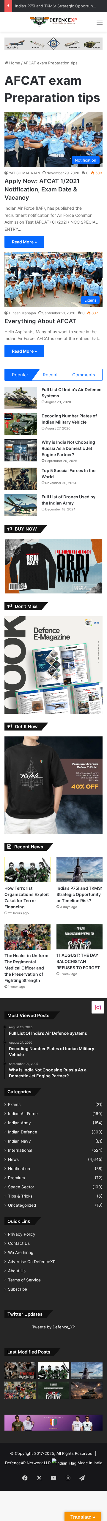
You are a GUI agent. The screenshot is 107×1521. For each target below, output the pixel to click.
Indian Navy (19, 1141)
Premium (16, 1177)
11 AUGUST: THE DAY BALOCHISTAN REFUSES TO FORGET (78, 961)
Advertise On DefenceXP (32, 1261)
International (20, 1150)
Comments (83, 375)
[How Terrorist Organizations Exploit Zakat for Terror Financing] (27, 869)
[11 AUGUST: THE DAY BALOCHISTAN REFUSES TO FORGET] (79, 936)
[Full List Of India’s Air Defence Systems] (20, 398)
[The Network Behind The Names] (20, 1370)
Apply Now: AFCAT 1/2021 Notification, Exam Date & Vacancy (42, 189)
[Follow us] (98, 1007)
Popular (20, 375)
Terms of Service (24, 1280)
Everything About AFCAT (40, 321)
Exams (14, 1104)
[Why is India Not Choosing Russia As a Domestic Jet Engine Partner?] (20, 450)
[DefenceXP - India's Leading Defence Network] (53, 21)
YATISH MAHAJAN (24, 173)
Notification (19, 1168)
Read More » (24, 241)
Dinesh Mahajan (22, 313)
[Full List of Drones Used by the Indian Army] (20, 505)
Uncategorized (22, 1205)
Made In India (90, 1462)
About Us (17, 1270)
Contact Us (19, 1243)
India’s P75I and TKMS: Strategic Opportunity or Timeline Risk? (79, 894)
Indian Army (19, 1122)
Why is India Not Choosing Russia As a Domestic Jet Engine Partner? (68, 448)
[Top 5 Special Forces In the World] (20, 479)
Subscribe (17, 1289)
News (13, 1159)
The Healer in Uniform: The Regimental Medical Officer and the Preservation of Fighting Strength (27, 968)
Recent (50, 375)
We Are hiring (20, 1252)
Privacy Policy (21, 1234)
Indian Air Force (23, 1113)
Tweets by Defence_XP (53, 1327)
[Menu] (100, 24)
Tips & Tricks (20, 1196)
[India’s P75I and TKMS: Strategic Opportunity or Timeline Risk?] (79, 869)
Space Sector (21, 1187)
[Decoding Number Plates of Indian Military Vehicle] (20, 424)
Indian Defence (22, 1132)
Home (14, 63)
